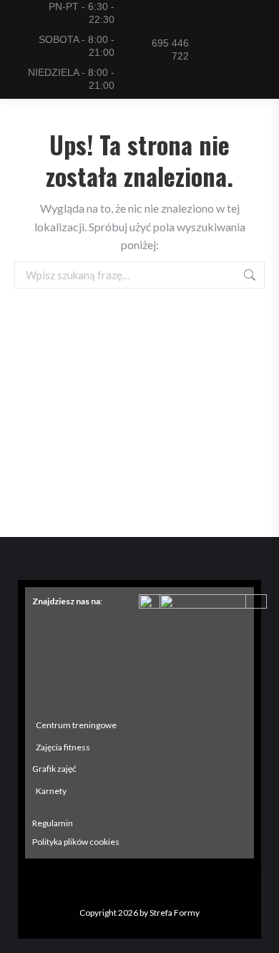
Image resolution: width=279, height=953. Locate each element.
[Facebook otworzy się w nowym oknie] (225, 40)
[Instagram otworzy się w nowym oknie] (226, 59)
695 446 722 (170, 49)
